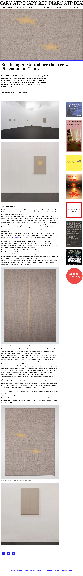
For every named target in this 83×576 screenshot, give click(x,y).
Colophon (39, 7)
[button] (81, 7)
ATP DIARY (34, 3)
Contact (46, 7)
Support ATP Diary (56, 7)
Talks (16, 7)
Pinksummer (15, 237)
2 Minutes (9, 7)
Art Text (22, 7)
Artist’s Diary (30, 7)
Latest (3, 7)
